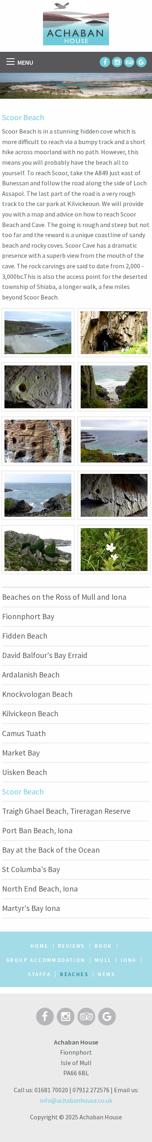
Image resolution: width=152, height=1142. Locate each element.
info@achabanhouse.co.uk (76, 1100)
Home (39, 946)
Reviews (71, 946)
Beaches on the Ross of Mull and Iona (64, 597)
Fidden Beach (24, 636)
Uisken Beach (24, 772)
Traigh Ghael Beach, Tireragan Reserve (66, 811)
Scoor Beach (23, 791)
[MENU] (10, 61)
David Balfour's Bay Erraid (45, 655)
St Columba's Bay (31, 869)
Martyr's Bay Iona (31, 908)
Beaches (74, 974)
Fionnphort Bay (28, 616)
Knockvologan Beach (37, 694)
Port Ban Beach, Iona (37, 830)
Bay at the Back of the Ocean (51, 850)
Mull (103, 960)
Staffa (39, 974)
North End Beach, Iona (40, 889)
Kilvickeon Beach (30, 713)
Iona (129, 960)
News (106, 974)
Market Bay (21, 753)
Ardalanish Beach (31, 674)
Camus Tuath (24, 733)
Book (103, 946)
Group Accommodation (46, 960)
